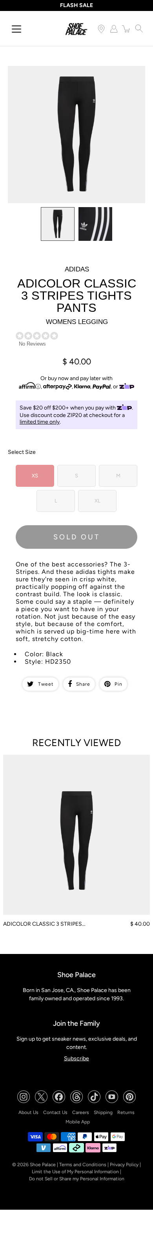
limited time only (40, 422)
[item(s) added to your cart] (126, 29)
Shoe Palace (43, 1164)
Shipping (103, 1112)
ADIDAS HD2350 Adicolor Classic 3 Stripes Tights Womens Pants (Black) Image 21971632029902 (69, 72)
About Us (28, 1112)
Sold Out (76, 537)
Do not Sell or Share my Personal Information (76, 1178)
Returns (126, 1112)
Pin (118, 684)
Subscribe (76, 1058)
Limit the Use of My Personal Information (75, 1171)
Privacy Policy (124, 1164)
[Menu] (16, 29)
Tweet (46, 684)
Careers (80, 1112)
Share (83, 684)
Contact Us (55, 1112)
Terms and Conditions (82, 1164)
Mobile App (78, 1122)
